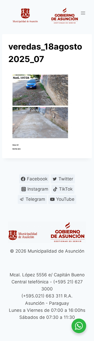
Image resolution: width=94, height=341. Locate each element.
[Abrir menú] (83, 13)
